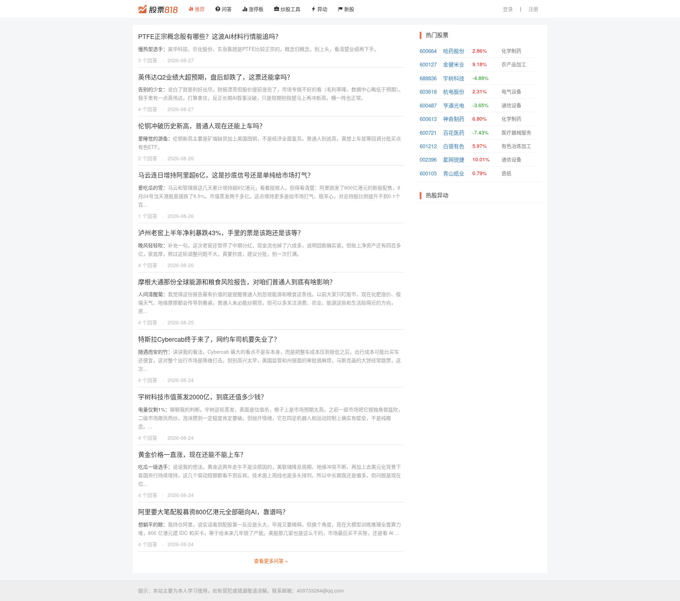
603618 (428, 91)
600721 (428, 132)
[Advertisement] (478, 259)
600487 (428, 105)
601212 (428, 146)
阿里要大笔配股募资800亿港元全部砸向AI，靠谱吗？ (213, 511)
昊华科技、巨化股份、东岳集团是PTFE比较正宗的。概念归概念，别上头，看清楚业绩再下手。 (258, 48)
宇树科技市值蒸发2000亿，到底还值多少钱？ (202, 396)
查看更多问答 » (271, 560)
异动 (321, 8)
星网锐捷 (453, 159)
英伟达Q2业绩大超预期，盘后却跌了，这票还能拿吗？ (215, 76)
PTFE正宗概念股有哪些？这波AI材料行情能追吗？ (210, 36)
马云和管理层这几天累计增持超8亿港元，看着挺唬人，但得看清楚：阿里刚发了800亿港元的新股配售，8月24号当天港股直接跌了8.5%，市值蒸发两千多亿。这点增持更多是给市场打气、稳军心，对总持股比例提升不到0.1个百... (269, 196)
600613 (428, 118)
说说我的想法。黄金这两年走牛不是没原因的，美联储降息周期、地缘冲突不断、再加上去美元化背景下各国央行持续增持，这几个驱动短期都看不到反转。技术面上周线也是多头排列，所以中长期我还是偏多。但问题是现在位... (269, 475)
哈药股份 (453, 50)
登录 (508, 8)
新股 (348, 8)
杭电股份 (453, 91)
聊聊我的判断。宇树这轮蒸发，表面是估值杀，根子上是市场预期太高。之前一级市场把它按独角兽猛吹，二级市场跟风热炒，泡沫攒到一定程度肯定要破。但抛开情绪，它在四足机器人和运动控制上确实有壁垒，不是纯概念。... (270, 418)
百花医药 (453, 132)
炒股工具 (289, 8)
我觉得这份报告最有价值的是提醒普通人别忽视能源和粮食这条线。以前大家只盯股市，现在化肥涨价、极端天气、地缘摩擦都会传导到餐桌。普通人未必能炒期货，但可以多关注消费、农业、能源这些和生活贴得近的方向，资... (269, 302)
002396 (428, 159)
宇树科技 (453, 78)
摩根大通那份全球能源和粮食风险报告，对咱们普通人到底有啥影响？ (237, 281)
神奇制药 (453, 118)
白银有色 (453, 146)
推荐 (199, 8)
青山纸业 (453, 173)
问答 (226, 8)
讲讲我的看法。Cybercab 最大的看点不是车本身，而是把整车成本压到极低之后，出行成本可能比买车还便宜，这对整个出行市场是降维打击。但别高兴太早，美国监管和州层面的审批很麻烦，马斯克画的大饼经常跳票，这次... (269, 360)
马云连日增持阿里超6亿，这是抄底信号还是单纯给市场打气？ (226, 174)
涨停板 (255, 8)
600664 (428, 50)
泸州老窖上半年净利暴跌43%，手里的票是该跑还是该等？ (221, 232)
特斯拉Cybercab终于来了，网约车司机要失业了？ (209, 338)
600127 (428, 64)
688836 (428, 78)
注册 (533, 8)
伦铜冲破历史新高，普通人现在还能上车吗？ (202, 125)
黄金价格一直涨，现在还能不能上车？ (192, 454)
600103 (428, 173)
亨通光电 (453, 105)
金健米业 (453, 64)
